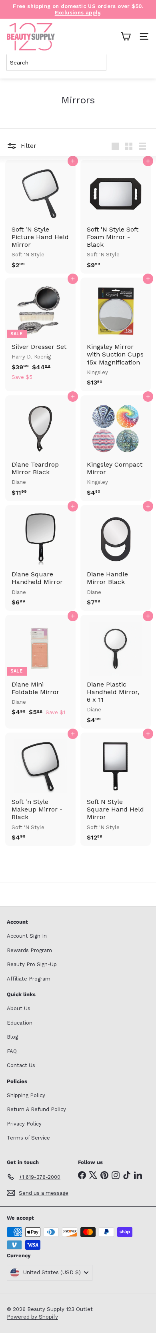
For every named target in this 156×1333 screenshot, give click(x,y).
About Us (18, 1008)
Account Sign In (27, 936)
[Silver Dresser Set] (40, 331)
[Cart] (125, 36)
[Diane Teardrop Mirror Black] (40, 448)
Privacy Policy (24, 1124)
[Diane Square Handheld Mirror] (40, 558)
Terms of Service (28, 1138)
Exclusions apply (77, 13)
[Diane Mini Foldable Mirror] (40, 668)
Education (19, 1023)
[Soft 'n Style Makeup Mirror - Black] (40, 789)
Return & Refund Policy (36, 1109)
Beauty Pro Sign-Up (32, 964)
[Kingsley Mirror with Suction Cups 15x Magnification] (115, 334)
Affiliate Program (28, 979)
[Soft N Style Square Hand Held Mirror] (115, 789)
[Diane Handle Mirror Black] (115, 558)
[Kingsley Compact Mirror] (115, 448)
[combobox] (56, 62)
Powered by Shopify (32, 1317)
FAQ (12, 1051)
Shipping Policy (26, 1095)
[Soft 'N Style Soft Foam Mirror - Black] (115, 217)
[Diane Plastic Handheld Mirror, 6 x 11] (115, 672)
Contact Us (21, 1065)
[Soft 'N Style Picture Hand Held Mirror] (40, 217)
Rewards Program (29, 950)
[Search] (141, 62)
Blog (12, 1037)
